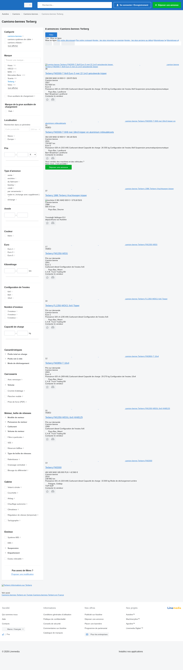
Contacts (6, 624)
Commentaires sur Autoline (54, 628)
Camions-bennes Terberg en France (48, 595)
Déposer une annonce (58, 167)
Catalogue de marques (53, 633)
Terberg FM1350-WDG (56, 253)
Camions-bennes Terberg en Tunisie (17, 595)
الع (3, 634)
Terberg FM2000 (53, 467)
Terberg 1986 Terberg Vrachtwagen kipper (66, 195)
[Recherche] (40, 5)
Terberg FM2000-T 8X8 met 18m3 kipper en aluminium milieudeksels (79, 132)
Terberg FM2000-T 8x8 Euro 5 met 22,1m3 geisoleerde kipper (76, 73)
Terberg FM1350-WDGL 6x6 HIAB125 (64, 417)
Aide (4, 619)
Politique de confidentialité (54, 619)
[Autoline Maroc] (11, 5)
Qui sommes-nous (10, 614)
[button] (47, 99)
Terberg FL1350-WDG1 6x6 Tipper (62, 305)
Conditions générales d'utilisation (57, 614)
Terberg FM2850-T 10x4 (57, 363)
